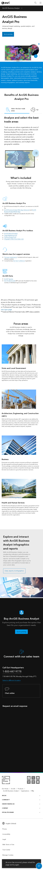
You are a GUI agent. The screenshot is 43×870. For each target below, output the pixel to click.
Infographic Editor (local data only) (14, 239)
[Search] (36, 3)
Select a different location (11, 680)
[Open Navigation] (40, 3)
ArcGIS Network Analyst (11, 234)
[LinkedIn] (38, 778)
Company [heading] (5, 808)
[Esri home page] (5, 2)
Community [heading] (6, 800)
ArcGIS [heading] (4, 796)
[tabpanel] (21, 142)
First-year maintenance (10, 257)
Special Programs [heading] (8, 812)
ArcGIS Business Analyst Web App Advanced (16, 210)
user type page (6, 309)
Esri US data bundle (9, 281)
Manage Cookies (7, 855)
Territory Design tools (10, 237)
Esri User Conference (19, 261)
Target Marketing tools (10, 235)
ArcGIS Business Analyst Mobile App (20, 211)
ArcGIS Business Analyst (11, 8)
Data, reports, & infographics (14, 571)
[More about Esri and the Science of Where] (6, 780)
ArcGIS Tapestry (8, 279)
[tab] (16, 109)
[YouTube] (38, 782)
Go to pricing (8, 34)
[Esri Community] (29, 782)
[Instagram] (33, 782)
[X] (33, 778)
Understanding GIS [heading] (8, 804)
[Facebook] (29, 778)
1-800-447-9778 (11, 671)
